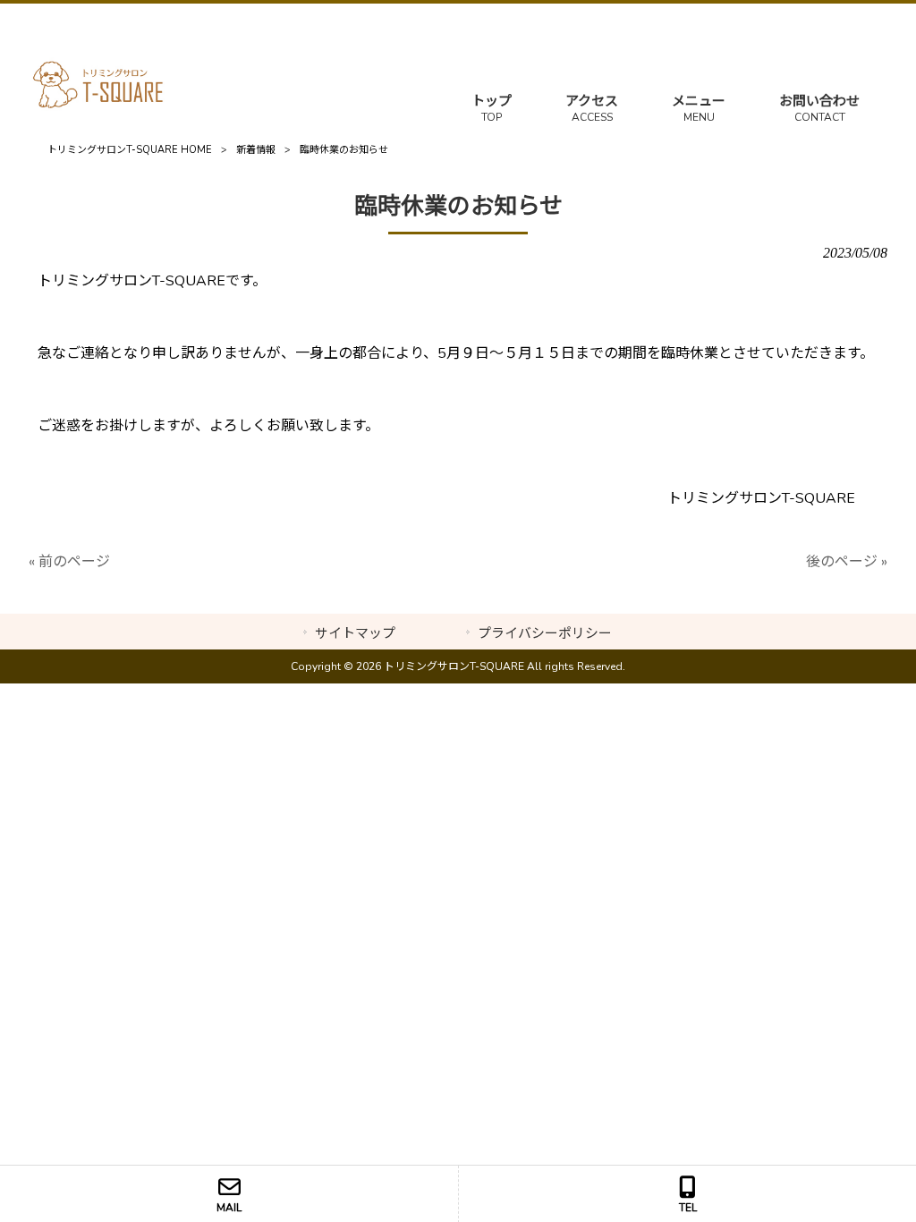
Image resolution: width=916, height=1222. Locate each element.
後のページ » (846, 562)
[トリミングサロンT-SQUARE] (99, 106)
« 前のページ (69, 562)
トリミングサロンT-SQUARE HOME (129, 150)
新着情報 (256, 150)
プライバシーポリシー (545, 633)
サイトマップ (355, 633)
